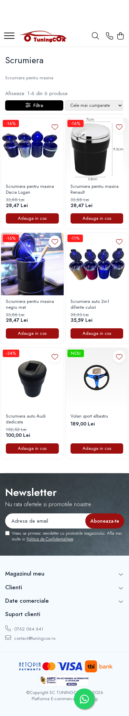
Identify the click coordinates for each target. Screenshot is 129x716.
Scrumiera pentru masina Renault (95, 189)
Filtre (37, 105)
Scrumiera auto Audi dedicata (26, 419)
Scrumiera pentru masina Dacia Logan (30, 189)
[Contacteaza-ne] (109, 36)
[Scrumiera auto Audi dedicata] (32, 379)
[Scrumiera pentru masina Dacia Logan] (32, 149)
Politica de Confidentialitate (49, 539)
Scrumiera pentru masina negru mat (30, 304)
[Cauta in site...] (95, 36)
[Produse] (9, 36)
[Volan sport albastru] (97, 379)
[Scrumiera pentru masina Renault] (97, 149)
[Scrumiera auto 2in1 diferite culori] (97, 264)
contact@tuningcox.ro (34, 638)
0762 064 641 (28, 629)
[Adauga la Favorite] (55, 127)
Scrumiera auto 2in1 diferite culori (90, 304)
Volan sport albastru (89, 416)
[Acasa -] (43, 36)
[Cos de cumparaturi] (120, 36)
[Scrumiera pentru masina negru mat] (32, 264)
